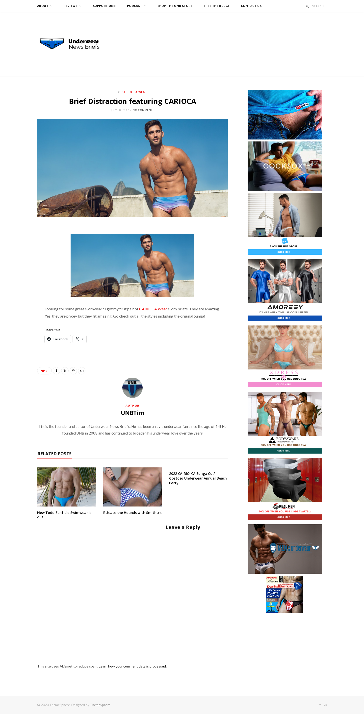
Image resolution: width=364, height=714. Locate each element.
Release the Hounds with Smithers (132, 512)
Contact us (251, 6)
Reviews (71, 6)
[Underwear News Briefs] (74, 44)
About (42, 6)
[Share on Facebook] (56, 370)
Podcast (134, 6)
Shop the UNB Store (175, 6)
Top (324, 704)
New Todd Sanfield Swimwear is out (64, 515)
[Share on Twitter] (65, 370)
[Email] (81, 370)
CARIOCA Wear (153, 308)
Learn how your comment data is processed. (133, 666)
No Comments (143, 110)
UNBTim (132, 413)
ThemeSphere (100, 705)
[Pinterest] (73, 370)
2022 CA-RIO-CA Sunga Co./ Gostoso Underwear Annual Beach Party (198, 478)
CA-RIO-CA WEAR (134, 92)
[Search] (307, 6)
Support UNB (104, 6)
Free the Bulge (217, 6)
